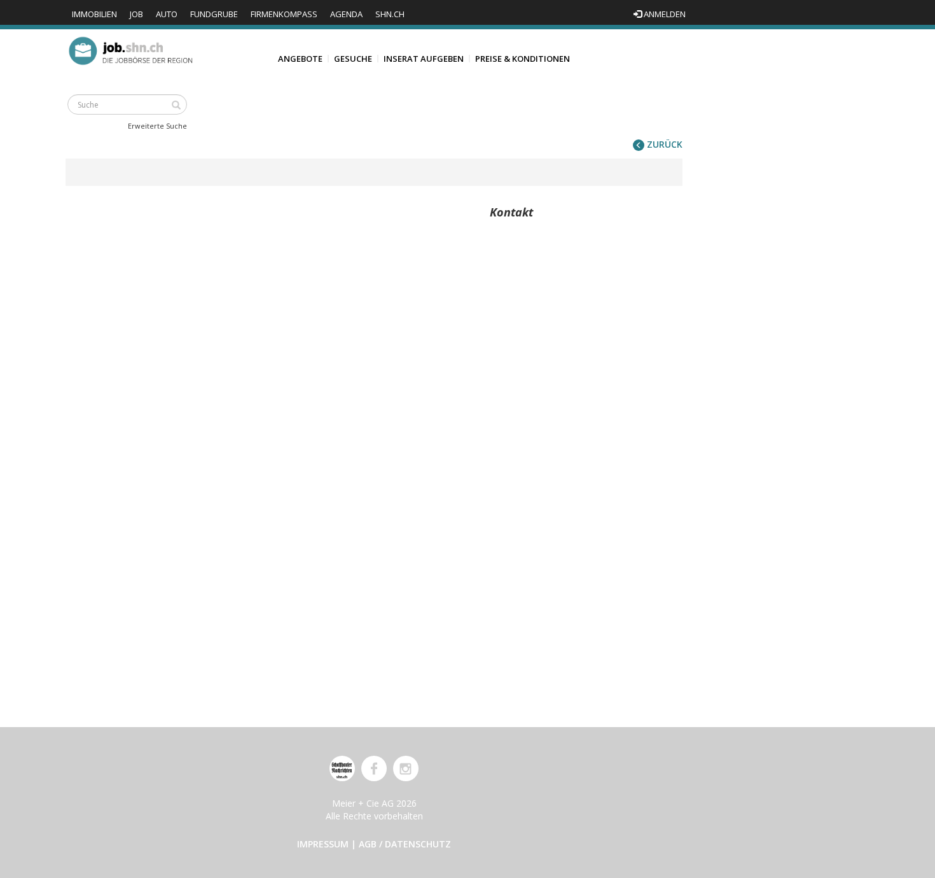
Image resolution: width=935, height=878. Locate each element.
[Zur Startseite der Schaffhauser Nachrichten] (342, 768)
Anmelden (664, 14)
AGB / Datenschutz (405, 844)
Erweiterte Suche (157, 126)
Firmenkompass (284, 14)
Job (136, 14)
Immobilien (94, 14)
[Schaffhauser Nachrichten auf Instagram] (406, 768)
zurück (663, 144)
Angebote (300, 58)
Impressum (323, 844)
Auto (166, 14)
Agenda (346, 14)
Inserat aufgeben (424, 58)
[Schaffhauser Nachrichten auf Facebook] (374, 768)
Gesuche (353, 58)
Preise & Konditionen (522, 58)
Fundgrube (214, 14)
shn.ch (390, 14)
